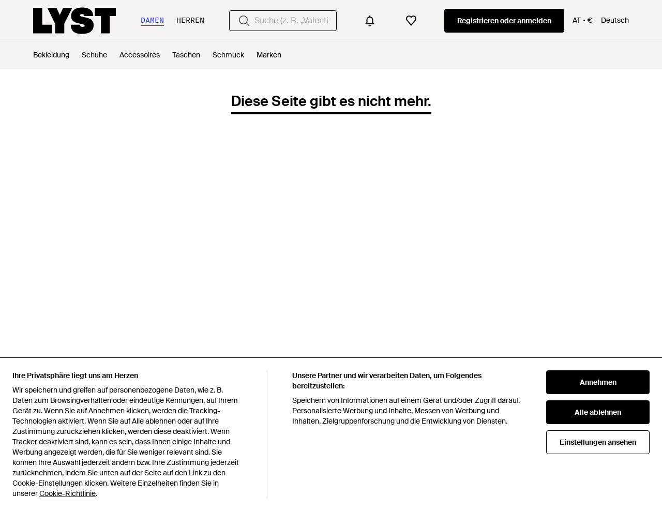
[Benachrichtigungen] (369, 20)
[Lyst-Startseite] (74, 20)
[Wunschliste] (411, 20)
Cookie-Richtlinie (67, 493)
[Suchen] (244, 20)
